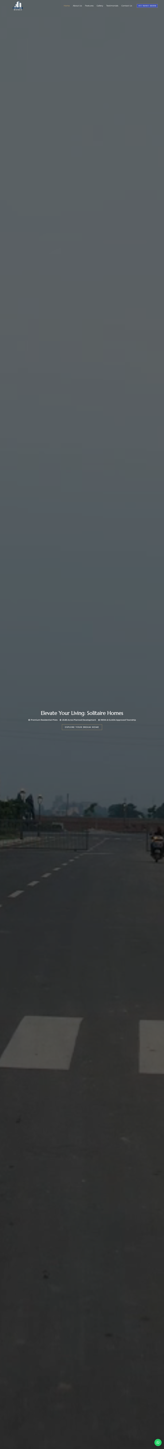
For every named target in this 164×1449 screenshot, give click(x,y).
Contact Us (126, 6)
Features (89, 6)
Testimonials (112, 6)
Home (67, 6)
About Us (77, 6)
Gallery (100, 6)
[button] (158, 1442)
